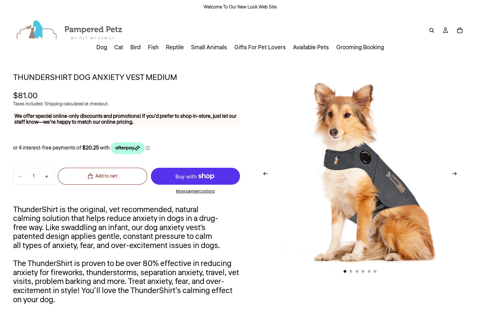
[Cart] (460, 30)
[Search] (431, 30)
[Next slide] (456, 175)
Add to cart (106, 176)
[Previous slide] (263, 175)
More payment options (195, 191)
